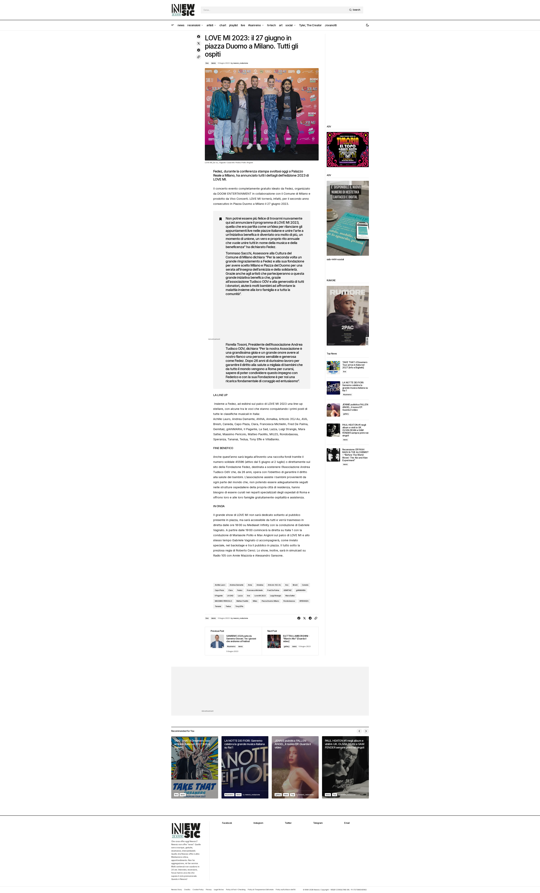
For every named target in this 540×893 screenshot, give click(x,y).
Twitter (288, 822)
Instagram (258, 822)
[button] (172, 25)
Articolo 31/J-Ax (274, 585)
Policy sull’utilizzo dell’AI (285, 889)
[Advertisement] (265, 318)
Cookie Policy (198, 889)
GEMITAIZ (288, 590)
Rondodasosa (289, 601)
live (207, 63)
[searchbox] (274, 10)
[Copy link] (198, 57)
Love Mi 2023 (260, 596)
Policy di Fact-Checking (236, 889)
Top (292, 795)
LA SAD (230, 596)
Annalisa (260, 585)
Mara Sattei (289, 596)
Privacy (209, 889)
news (213, 63)
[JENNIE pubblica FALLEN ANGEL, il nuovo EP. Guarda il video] (333, 410)
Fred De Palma (273, 590)
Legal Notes (219, 889)
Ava (286, 585)
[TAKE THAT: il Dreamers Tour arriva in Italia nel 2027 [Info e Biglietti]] (333, 367)
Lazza (240, 596)
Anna (250, 585)
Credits (187, 889)
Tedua (228, 606)
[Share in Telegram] (198, 50)
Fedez (239, 590)
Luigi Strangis (275, 596)
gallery (286, 646)
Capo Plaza (219, 590)
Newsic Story (176, 889)
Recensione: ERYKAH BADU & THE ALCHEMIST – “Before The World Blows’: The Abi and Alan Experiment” (355, 455)
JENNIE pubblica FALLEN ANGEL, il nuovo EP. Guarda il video (355, 407)
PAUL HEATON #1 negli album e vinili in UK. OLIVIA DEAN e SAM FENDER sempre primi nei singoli (355, 430)
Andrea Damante (236, 585)
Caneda (305, 585)
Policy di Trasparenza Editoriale (260, 889)
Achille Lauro (220, 585)
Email (347, 822)
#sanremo (231, 646)
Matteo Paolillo (242, 601)
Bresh (295, 585)
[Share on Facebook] (198, 36)
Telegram (318, 822)
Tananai (218, 606)
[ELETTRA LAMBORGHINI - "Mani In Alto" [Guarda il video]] (290, 641)
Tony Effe (239, 606)
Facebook (227, 822)
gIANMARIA (301, 590)
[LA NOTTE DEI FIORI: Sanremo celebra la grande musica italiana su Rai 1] (333, 388)
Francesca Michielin (255, 590)
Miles (255, 601)
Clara (230, 590)
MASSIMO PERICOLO (223, 601)
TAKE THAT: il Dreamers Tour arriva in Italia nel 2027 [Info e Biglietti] (354, 365)
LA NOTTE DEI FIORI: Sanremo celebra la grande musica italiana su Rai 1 (355, 386)
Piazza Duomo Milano (270, 601)
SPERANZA (303, 601)
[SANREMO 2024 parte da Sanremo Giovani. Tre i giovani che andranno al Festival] (233, 641)
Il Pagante (219, 596)
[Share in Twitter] (198, 43)
